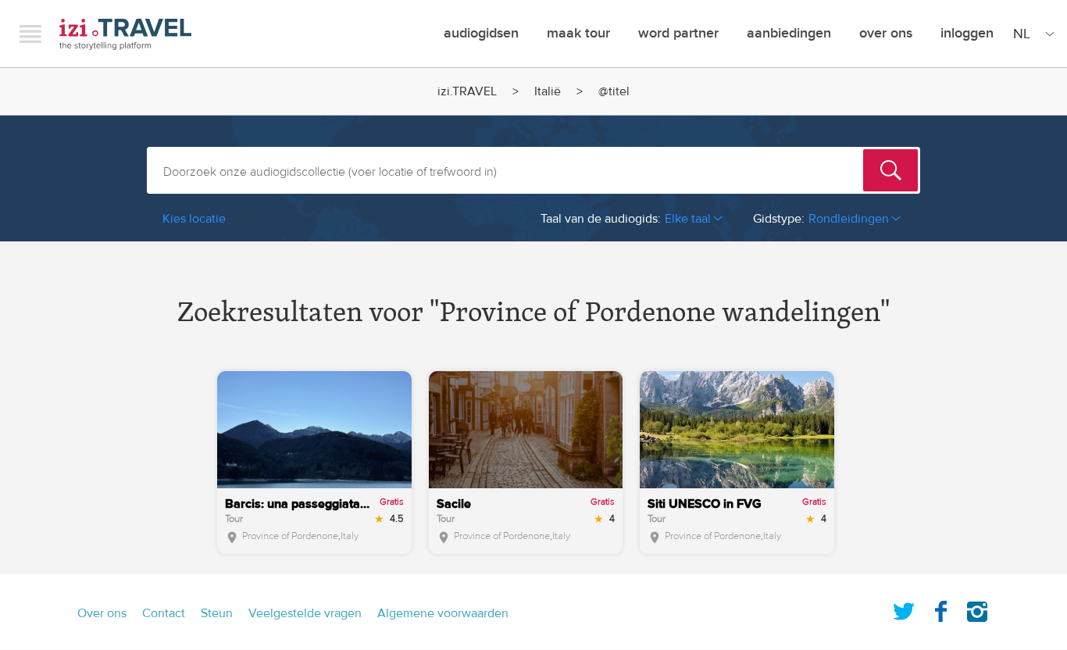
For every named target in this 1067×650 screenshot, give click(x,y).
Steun (217, 613)
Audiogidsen (481, 33)
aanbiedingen (789, 33)
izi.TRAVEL (125, 34)
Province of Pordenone (290, 536)
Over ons (885, 33)
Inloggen (967, 33)
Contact (163, 613)
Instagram (977, 608)
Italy (350, 536)
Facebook (940, 608)
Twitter (903, 608)
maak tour (578, 33)
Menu (30, 33)
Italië (547, 91)
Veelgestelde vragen (305, 613)
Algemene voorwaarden (443, 613)
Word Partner (678, 33)
